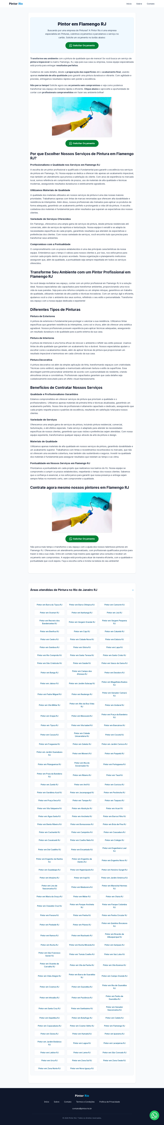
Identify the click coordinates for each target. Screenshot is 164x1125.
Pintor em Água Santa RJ (49, 816)
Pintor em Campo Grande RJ (114, 976)
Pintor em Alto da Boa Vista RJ (82, 705)
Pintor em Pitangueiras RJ (49, 764)
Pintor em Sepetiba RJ (49, 1018)
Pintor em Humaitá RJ (82, 1034)
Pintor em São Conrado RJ (114, 1052)
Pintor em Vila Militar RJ (49, 705)
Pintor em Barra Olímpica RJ (82, 604)
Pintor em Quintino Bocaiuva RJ (114, 924)
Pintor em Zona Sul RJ (82, 1060)
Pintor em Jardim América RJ (114, 878)
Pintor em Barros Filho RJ (114, 816)
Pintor (16, 3)
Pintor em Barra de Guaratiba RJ (82, 976)
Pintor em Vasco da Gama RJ (115, 663)
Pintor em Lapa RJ (114, 647)
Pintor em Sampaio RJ (114, 945)
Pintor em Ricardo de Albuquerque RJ (114, 935)
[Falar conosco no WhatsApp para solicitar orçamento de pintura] (154, 1115)
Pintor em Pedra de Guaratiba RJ (114, 997)
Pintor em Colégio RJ (114, 840)
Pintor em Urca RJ (49, 1060)
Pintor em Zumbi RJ (49, 784)
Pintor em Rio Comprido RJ (49, 655)
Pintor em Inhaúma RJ (49, 878)
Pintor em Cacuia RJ (49, 735)
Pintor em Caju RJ (82, 631)
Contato (151, 4)
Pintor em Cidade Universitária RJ (82, 734)
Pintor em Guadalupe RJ (49, 870)
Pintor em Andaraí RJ (114, 705)
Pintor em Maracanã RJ (82, 716)
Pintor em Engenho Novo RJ (114, 860)
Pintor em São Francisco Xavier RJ (49, 954)
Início (129, 4)
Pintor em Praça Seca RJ (49, 800)
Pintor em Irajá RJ (82, 878)
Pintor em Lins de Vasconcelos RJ (49, 887)
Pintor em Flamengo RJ (114, 1026)
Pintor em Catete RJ (115, 1018)
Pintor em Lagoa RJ (82, 1043)
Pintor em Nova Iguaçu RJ (82, 1068)
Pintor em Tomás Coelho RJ (81, 954)
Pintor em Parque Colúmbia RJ (114, 906)
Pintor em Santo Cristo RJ (114, 655)
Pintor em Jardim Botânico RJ (49, 1043)
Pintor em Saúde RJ (82, 663)
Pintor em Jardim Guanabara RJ (49, 753)
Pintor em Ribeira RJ (82, 775)
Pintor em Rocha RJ (49, 945)
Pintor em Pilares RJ (82, 924)
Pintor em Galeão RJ (82, 744)
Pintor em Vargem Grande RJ (82, 622)
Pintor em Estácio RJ (114, 639)
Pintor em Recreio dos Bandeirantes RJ (49, 622)
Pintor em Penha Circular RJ (114, 915)
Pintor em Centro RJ (49, 639)
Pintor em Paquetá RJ (114, 753)
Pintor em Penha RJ (82, 915)
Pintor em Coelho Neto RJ (82, 840)
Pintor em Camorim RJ (114, 604)
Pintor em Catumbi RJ (114, 631)
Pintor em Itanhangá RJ (82, 612)
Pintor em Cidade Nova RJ (82, 639)
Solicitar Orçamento (84, 45)
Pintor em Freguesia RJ (49, 744)
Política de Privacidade (109, 1101)
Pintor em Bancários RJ (114, 725)
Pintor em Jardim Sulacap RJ (82, 683)
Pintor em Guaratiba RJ (82, 987)
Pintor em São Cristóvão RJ (49, 663)
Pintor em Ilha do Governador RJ (82, 764)
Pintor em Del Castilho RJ (49, 849)
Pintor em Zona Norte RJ (49, 1068)
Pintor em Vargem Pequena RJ (114, 622)
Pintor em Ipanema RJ (114, 1034)
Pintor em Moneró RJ (82, 753)
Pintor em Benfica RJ (49, 631)
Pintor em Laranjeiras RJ (114, 1043)
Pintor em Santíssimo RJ (82, 1008)
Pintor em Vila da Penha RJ (82, 965)
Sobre (139, 4)
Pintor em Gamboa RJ (49, 647)
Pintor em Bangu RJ (49, 672)
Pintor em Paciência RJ (82, 997)
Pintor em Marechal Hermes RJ (114, 887)
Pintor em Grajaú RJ (49, 716)
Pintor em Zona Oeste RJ (114, 1060)
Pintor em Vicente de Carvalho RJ (49, 965)
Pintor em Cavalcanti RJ (49, 840)
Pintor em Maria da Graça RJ (49, 896)
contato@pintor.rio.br (82, 1108)
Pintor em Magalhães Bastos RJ (114, 683)
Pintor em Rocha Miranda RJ (82, 945)
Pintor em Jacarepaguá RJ (82, 792)
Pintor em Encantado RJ (82, 849)
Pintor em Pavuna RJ (49, 915)
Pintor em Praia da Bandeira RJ (49, 775)
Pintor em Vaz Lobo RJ (114, 954)
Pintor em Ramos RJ (49, 935)
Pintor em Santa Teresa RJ (82, 655)
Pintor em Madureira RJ (82, 887)
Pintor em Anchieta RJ (82, 816)
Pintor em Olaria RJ (114, 896)
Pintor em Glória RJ (82, 647)
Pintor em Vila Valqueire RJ (49, 808)
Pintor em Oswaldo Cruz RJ (49, 906)
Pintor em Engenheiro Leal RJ (114, 849)
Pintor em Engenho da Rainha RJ (49, 860)
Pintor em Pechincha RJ (114, 792)
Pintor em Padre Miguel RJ (49, 694)
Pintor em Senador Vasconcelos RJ (114, 1008)
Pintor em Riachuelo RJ (82, 935)
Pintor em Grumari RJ (49, 612)
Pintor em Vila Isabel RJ (82, 725)
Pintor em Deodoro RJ (115, 672)
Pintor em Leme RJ (82, 1052)
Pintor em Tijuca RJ (49, 725)
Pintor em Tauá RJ (114, 775)
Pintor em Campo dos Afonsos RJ (82, 672)
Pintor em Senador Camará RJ (114, 694)
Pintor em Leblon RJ (49, 1052)
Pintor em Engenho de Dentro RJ (82, 860)
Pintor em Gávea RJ (49, 1034)
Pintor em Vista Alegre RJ (49, 976)
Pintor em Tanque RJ (82, 800)
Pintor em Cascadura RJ (114, 832)
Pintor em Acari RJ (114, 808)
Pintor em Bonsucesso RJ (81, 824)
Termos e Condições (85, 1101)
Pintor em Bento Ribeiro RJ (49, 824)
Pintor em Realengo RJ (82, 694)
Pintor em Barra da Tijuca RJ (49, 604)
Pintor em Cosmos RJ (49, 987)
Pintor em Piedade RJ (49, 924)
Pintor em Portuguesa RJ (114, 764)
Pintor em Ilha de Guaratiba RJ (114, 986)
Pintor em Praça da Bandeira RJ (114, 716)
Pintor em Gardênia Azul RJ (49, 792)
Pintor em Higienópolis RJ (82, 870)
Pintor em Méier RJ (82, 896)
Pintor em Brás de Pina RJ (114, 824)
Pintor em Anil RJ (82, 784)
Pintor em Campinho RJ (82, 832)
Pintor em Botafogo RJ (82, 1018)
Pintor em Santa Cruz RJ (49, 1008)
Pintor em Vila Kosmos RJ (114, 965)
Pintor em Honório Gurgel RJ (114, 870)
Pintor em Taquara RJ (114, 800)
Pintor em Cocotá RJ (114, 735)
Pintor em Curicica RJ (114, 784)
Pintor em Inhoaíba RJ (49, 997)
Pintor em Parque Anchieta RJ (82, 906)
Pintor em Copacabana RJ (49, 1026)
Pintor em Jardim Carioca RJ (114, 744)
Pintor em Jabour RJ (49, 683)
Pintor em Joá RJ (114, 612)
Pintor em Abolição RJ (82, 808)
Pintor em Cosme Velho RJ (82, 1026)
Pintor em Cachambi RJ (49, 832)
